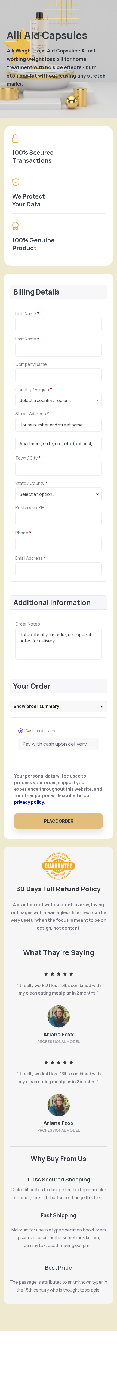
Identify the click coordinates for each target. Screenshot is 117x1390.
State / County (31, 483)
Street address (32, 413)
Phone (23, 532)
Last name (27, 339)
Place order (58, 821)
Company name (31, 364)
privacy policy (29, 802)
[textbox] (58, 400)
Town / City (28, 458)
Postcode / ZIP (30, 507)
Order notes (27, 624)
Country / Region (33, 389)
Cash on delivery (40, 730)
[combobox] (58, 400)
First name (27, 313)
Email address (30, 558)
